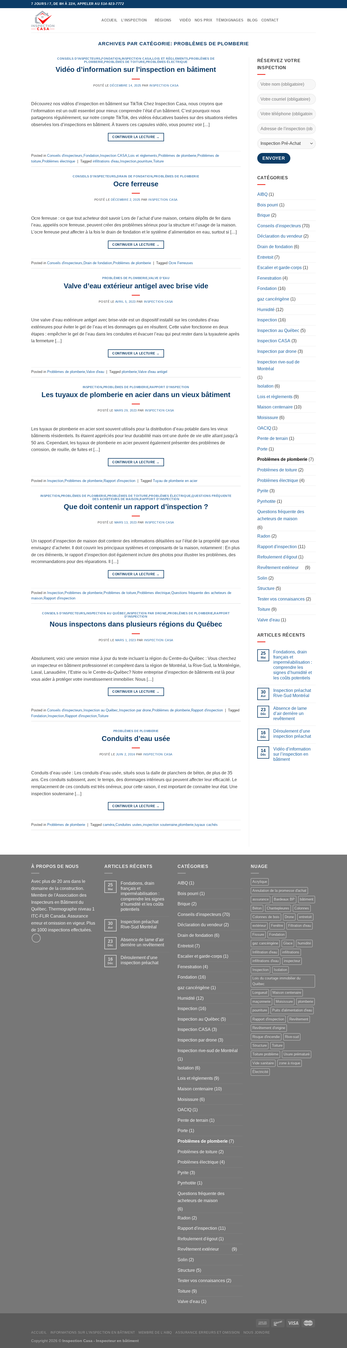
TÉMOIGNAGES (229, 20)
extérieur (259, 926)
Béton (257, 908)
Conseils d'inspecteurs (78, 58)
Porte (262, 449)
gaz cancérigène (273, 299)
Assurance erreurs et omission (207, 1332)
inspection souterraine (160, 825)
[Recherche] (96, 20)
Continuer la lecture (135, 137)
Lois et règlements (170, 58)
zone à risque (289, 1063)
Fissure (258, 934)
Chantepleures (278, 908)
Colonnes (301, 908)
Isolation (265, 386)
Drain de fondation (135, 176)
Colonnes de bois (265, 917)
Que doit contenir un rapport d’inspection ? (136, 506)
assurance (260, 899)
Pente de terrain (272, 438)
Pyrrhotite (266, 501)
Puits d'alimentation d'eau (292, 1010)
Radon (263, 536)
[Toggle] (313, 567)
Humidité (266, 309)
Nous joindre (256, 1332)
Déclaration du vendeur (279, 236)
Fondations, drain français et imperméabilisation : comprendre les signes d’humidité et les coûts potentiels (292, 665)
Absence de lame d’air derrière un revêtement (290, 713)
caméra (108, 825)
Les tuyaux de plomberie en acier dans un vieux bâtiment (135, 394)
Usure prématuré (297, 1054)
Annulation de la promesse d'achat (279, 891)
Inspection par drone (147, 613)
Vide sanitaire (263, 1063)
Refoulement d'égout (277, 557)
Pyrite (262, 490)
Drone (289, 917)
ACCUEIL (109, 20)
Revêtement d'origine (268, 1028)
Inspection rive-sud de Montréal (278, 365)
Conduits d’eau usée (136, 738)
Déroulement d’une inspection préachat (292, 734)
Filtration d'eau (299, 926)
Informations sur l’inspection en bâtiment (92, 1332)
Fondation (111, 58)
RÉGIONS (163, 20)
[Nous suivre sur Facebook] (313, 4)
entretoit (305, 917)
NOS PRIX (203, 20)
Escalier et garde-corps (279, 267)
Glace (288, 943)
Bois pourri (267, 205)
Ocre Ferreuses (181, 263)
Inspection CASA (136, 58)
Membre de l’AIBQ (155, 1332)
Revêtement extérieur (277, 567)
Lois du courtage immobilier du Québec (276, 981)
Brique (263, 215)
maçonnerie (261, 1001)
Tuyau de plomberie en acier (175, 481)
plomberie (129, 372)
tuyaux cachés (206, 825)
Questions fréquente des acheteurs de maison (280, 515)
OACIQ (264, 428)
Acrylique (259, 882)
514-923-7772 (112, 4)
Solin (262, 578)
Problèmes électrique (167, 61)
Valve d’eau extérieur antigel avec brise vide (136, 286)
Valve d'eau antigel (152, 372)
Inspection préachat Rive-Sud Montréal (292, 693)
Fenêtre (277, 926)
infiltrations (290, 952)
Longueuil (259, 993)
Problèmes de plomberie (177, 156)
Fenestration (269, 278)
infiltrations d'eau (106, 161)
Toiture (158, 161)
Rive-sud (292, 1037)
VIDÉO (185, 20)
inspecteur (292, 961)
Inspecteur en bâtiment (117, 1341)
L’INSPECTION (134, 20)
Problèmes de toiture (124, 61)
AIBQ (262, 194)
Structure (266, 588)
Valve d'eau (159, 278)
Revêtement (298, 1019)
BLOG (252, 20)
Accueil (39, 1332)
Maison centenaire (275, 407)
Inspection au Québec (106, 613)
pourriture (144, 161)
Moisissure (267, 417)
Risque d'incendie (266, 1037)
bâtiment (306, 899)
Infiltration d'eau (264, 952)
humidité (304, 943)
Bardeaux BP (284, 899)
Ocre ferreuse (135, 184)
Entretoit (265, 257)
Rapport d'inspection (169, 387)
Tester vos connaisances (281, 599)
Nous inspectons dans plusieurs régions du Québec (136, 624)
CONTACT (269, 20)
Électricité (260, 1072)
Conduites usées (128, 825)
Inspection (128, 161)
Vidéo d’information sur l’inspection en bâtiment (136, 69)
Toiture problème (265, 1054)
